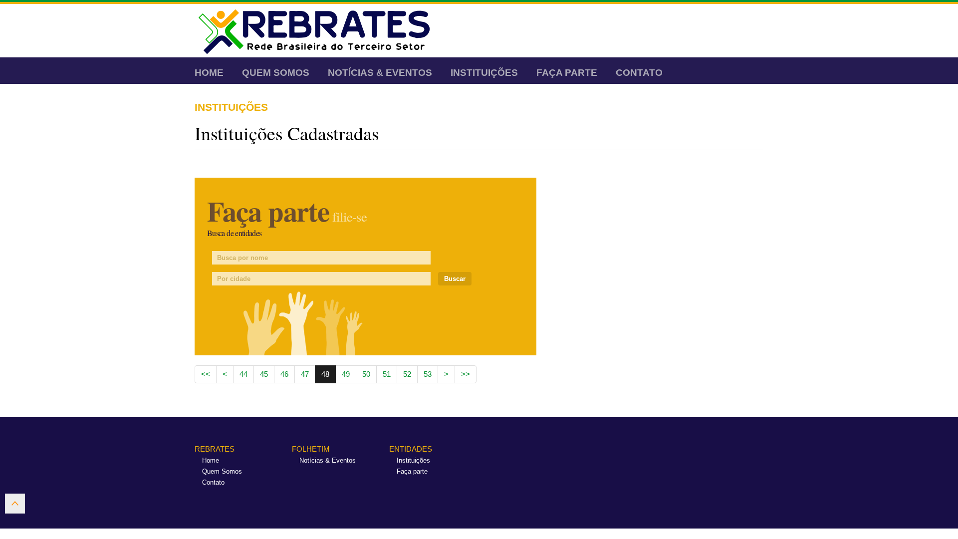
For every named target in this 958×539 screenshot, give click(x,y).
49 (346, 374)
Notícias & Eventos (380, 72)
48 (325, 374)
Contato (639, 72)
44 (243, 374)
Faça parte (566, 72)
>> (465, 374)
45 (264, 374)
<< (205, 374)
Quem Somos (275, 72)
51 (387, 374)
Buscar (455, 278)
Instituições (484, 72)
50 (366, 374)
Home (209, 72)
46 (284, 374)
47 (305, 374)
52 (407, 374)
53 (428, 374)
